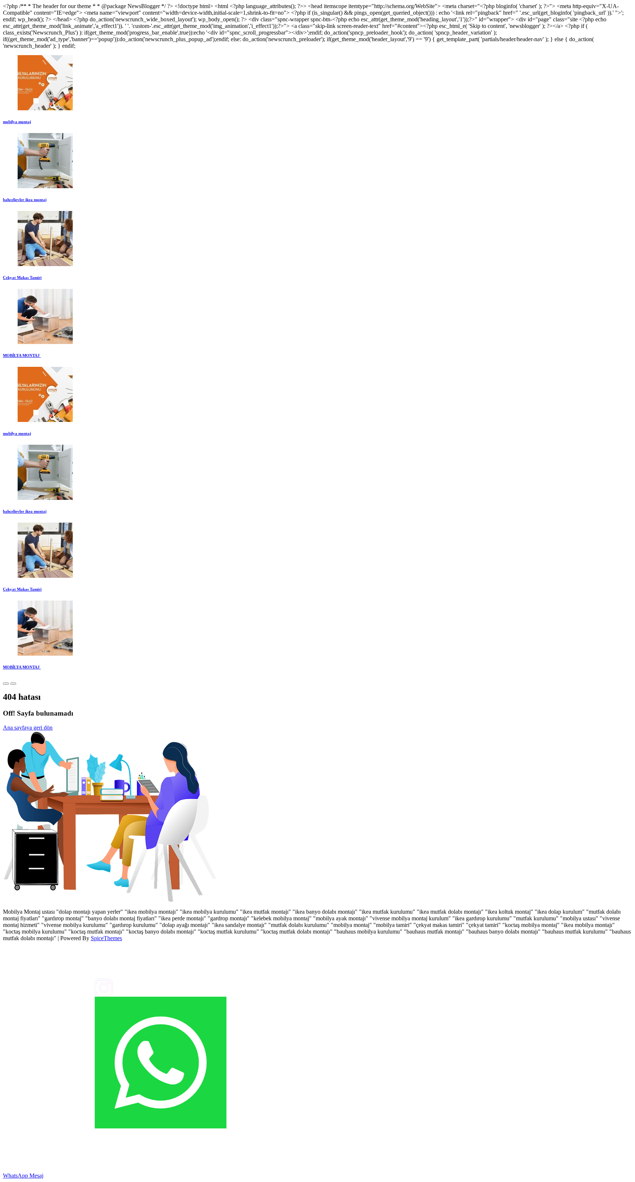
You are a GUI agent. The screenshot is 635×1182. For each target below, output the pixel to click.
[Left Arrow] (6, 684)
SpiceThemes (106, 938)
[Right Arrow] (13, 684)
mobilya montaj (17, 121)
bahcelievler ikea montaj (25, 199)
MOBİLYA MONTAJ (22, 355)
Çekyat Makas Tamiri (22, 277)
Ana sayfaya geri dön (28, 727)
